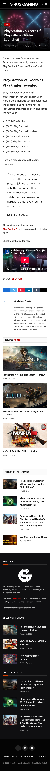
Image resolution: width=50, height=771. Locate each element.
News (7, 24)
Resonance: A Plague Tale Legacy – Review (24, 375)
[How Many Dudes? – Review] (10, 659)
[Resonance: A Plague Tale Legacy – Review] (25, 358)
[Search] (46, 4)
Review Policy (28, 756)
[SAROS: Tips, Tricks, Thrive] (10, 540)
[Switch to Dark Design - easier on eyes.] (41, 4)
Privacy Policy (11, 756)
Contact (42, 756)
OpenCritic (16, 599)
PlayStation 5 (10, 229)
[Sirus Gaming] (24, 4)
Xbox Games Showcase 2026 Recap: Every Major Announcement (32, 501)
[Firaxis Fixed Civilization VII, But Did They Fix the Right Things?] (10, 484)
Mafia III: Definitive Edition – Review (20, 451)
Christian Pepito (12, 46)
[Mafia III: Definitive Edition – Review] (25, 435)
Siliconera (17, 278)
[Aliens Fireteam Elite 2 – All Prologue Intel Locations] (25, 395)
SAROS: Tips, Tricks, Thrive (33, 537)
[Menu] (4, 4)
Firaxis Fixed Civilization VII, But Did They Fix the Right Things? (32, 484)
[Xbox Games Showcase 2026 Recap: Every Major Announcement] (10, 501)
